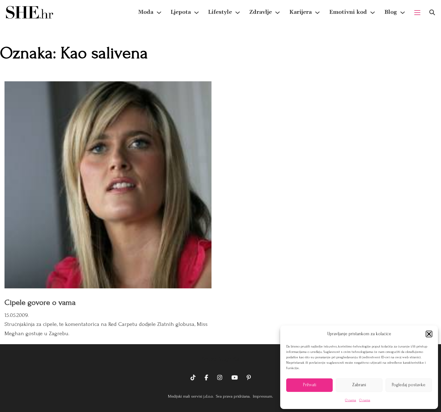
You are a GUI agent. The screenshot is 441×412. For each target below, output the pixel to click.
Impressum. (262, 396)
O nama (350, 400)
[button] (429, 334)
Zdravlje (260, 12)
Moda (145, 12)
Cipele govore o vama (40, 302)
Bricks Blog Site (220, 359)
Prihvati (309, 384)
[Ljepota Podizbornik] (196, 12)
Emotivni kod (348, 12)
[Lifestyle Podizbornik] (237, 12)
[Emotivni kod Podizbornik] (372, 12)
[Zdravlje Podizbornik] (277, 12)
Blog (390, 12)
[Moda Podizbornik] (159, 12)
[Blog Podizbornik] (402, 12)
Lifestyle (220, 12)
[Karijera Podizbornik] (317, 12)
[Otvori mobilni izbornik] (417, 12)
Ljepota (181, 12)
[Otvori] (432, 12)
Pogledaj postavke (408, 384)
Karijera (300, 12)
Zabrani (359, 384)
